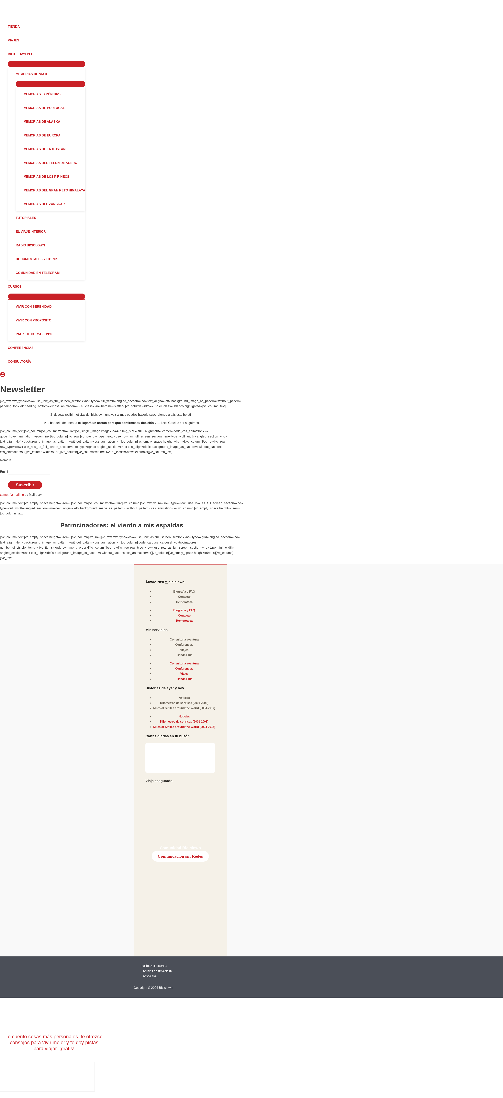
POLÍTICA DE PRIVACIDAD (157, 971)
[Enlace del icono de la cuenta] (3, 375)
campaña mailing (12, 494)
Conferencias (184, 644)
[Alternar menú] (46, 64)
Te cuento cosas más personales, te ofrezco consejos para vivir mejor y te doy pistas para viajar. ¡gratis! (54, 1042)
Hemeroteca (184, 602)
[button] (37, 54)
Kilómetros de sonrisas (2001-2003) (184, 703)
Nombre (5, 460)
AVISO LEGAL (150, 976)
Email (4, 471)
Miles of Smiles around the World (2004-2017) (184, 708)
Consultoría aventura (184, 639)
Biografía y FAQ (184, 591)
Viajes (184, 649)
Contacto (184, 596)
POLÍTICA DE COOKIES (154, 966)
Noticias (184, 697)
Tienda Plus (184, 655)
